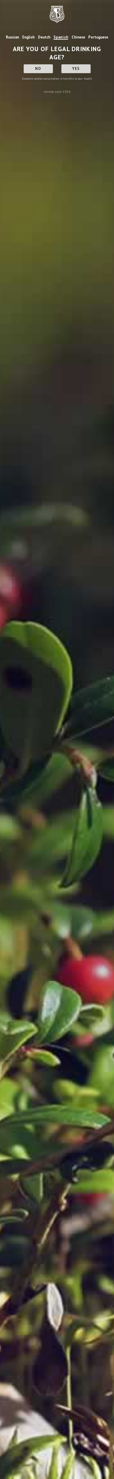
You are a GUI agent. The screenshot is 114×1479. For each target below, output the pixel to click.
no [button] (38, 68)
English (28, 37)
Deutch (44, 37)
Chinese (78, 37)
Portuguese (98, 37)
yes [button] (76, 68)
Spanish (60, 37)
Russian (12, 37)
